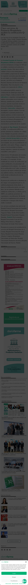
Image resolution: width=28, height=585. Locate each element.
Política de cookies (8, 583)
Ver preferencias (14, 580)
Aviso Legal (21, 583)
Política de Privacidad (15, 583)
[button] (26, 562)
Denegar (14, 577)
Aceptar (14, 573)
